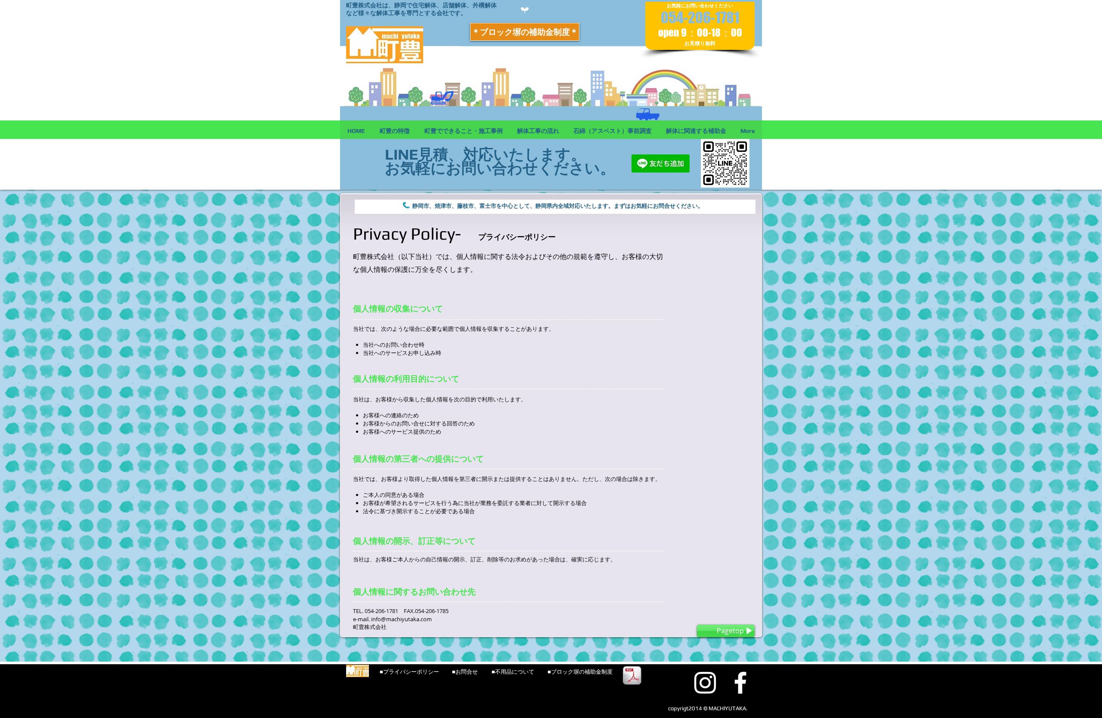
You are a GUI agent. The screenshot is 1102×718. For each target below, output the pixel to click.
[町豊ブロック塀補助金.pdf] (631, 677)
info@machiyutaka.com (401, 619)
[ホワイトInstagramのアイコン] (705, 682)
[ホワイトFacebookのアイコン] (740, 682)
